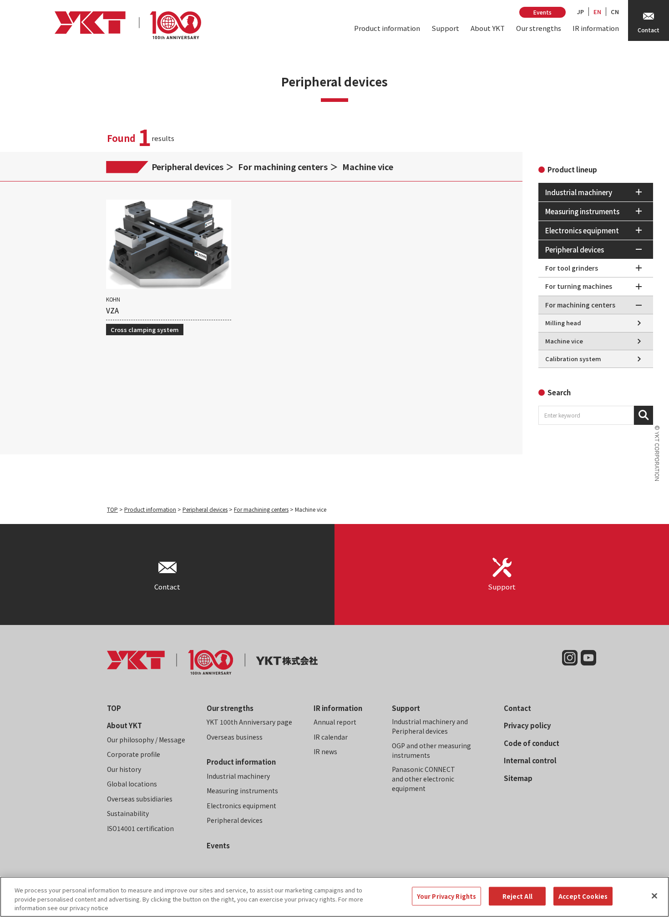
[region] (334, 897)
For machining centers (283, 166)
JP (580, 11)
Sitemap (518, 778)
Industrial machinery (238, 776)
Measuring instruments (242, 790)
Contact (517, 708)
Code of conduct (531, 743)
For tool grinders (571, 267)
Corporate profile (133, 754)
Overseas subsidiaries (139, 798)
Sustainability (128, 813)
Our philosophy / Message (146, 739)
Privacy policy (527, 725)
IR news (325, 751)
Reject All (517, 896)
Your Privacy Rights (446, 896)
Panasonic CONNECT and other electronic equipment (423, 779)
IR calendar (331, 736)
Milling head (563, 322)
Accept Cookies (583, 896)
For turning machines (578, 286)
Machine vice (367, 166)
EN (597, 11)
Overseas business (235, 736)
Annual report (335, 721)
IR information (596, 28)
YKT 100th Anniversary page (249, 721)
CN (615, 11)
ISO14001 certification (140, 828)
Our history (124, 769)
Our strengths (538, 28)
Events (542, 12)
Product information (387, 28)
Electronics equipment (241, 805)
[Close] (654, 896)
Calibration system (573, 358)
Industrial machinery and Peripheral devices (430, 726)
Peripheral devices (187, 166)
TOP (112, 509)
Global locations (132, 783)
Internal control (530, 760)
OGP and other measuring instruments (431, 750)
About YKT (488, 28)
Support (445, 28)
